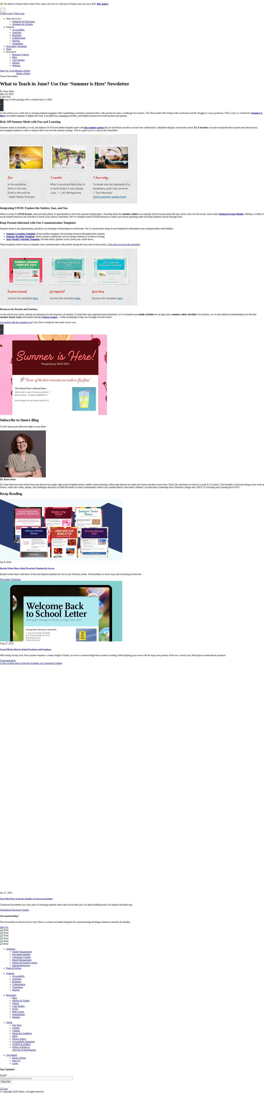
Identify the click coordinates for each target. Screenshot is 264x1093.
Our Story (17, 1025)
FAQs (15, 1009)
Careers (16, 1028)
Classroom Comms (21, 957)
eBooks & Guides (20, 1000)
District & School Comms (24, 962)
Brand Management (21, 960)
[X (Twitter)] (10, 1086)
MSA (15, 1036)
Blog (14, 57)
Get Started (11, 1055)
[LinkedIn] (6, 1086)
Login (15, 1063)
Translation (17, 43)
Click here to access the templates (123, 244)
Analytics (16, 32)
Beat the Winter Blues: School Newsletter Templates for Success (27, 568)
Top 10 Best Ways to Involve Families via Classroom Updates (26, 899)
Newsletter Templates (16, 46)
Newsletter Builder (21, 954)
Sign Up (4, 927)
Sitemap (16, 1017)
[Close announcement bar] (3, 10)
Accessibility (18, 29)
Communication (7, 660)
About (9, 1022)
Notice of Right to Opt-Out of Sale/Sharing (24, 1048)
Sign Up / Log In (8, 70)
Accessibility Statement (23, 1041)
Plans (8, 49)
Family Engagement (22, 951)
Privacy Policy (19, 1039)
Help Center (18, 1011)
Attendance (5, 910)
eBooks (16, 63)
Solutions (10, 949)
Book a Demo (23, 70)
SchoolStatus (18, 1014)
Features (10, 973)
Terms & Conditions (22, 1033)
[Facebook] (2, 1086)
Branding (16, 35)
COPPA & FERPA (21, 1044)
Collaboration (18, 38)
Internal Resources (21, 965)
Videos (15, 1003)
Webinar (16, 65)
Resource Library (20, 54)
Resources (11, 995)
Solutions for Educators (23, 21)
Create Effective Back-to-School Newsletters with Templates (25, 649)
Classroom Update (20, 910)
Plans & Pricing (13, 968)
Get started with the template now (16, 322)
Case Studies (18, 60)
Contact (16, 1030)
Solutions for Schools (22, 24)
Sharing (16, 40)
